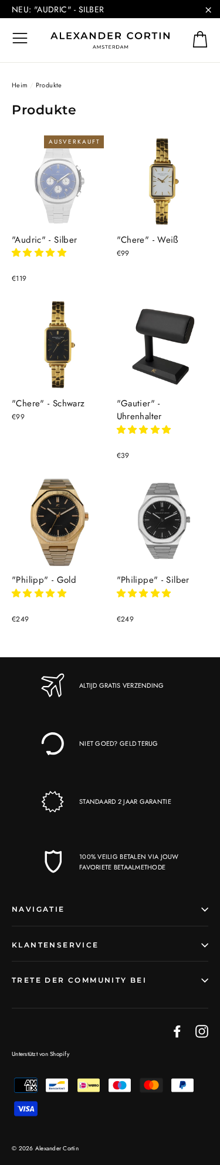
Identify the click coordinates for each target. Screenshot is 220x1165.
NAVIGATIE (38, 909)
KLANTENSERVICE (55, 944)
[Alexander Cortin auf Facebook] (177, 1030)
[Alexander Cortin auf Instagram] (201, 1030)
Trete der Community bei (79, 980)
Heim (20, 85)
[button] (40, 252)
